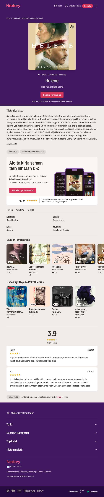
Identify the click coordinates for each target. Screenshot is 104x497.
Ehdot (40, 472)
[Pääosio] (96, 6)
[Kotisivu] (29, 6)
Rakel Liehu (58, 86)
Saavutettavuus (13, 472)
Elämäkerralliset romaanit (32, 18)
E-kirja (66, 230)
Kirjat (8, 18)
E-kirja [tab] (31, 209)
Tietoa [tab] (9, 209)
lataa (59, 397)
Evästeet (47, 472)
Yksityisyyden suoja (29, 472)
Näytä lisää (11, 143)
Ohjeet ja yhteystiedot (22, 413)
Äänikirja (57, 230)
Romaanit (16, 18)
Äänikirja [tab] (20, 209)
